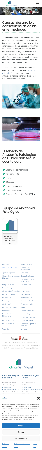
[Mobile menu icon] (37, 3)
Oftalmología (6, 304)
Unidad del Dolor (8, 320)
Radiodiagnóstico (27, 311)
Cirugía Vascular (8, 285)
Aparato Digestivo (8, 273)
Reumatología (26, 314)
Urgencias (5, 329)
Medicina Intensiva (8, 294)
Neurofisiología (26, 298)
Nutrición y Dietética (28, 301)
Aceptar (21, 426)
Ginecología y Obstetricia (11, 291)
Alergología (6, 264)
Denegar (21, 432)
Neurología (6, 301)
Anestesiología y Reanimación (26, 268)
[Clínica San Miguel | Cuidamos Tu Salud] (21, 370)
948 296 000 (6, 387)
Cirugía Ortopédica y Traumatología (28, 280)
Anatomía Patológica (9, 267)
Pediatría (24, 307)
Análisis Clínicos (26, 264)
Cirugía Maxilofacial (28, 276)
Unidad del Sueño (27, 320)
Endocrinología (7, 288)
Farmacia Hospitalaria (29, 288)
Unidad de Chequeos (28, 317)
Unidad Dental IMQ (8, 324)
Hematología (25, 291)
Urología (24, 329)
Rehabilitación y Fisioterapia (7, 315)
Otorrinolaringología (9, 307)
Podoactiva (6, 311)
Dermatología (26, 285)
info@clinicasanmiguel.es (10, 389)
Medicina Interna (26, 294)
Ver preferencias (21, 438)
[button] (38, 398)
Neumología (6, 298)
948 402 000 (26, 387)
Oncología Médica (27, 304)
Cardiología (25, 273)
